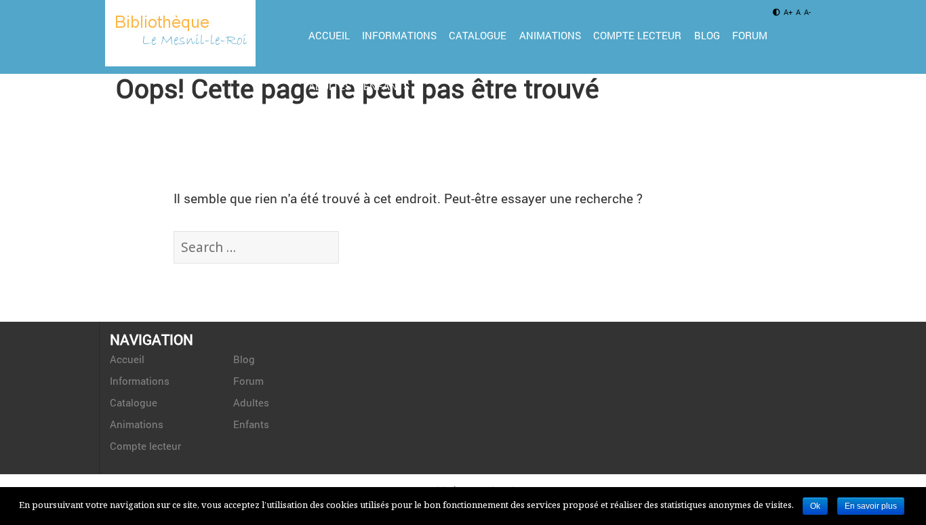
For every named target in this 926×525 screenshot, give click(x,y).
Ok (815, 506)
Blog (707, 35)
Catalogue (477, 35)
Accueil (329, 35)
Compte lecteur (637, 35)
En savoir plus (871, 506)
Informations (399, 35)
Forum (749, 35)
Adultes (329, 86)
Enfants (386, 86)
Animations (550, 35)
